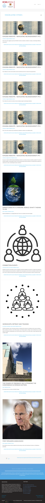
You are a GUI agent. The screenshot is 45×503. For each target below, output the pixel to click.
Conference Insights (6, 38)
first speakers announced (13, 441)
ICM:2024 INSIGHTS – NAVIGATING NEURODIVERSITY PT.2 (21, 126)
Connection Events (5, 267)
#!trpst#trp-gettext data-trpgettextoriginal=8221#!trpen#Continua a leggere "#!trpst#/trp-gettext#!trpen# (22, 45)
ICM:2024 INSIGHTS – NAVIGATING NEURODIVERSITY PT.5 (21, 36)
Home (35, 4)
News (3, 211)
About (39, 4)
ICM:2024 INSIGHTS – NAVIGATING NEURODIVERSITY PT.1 (21, 155)
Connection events (10, 265)
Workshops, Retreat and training (16, 324)
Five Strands (11, 267)
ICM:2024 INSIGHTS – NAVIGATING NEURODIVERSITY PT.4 (22, 67)
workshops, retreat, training (11, 326)
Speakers (6, 211)
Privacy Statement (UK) (39, 495)
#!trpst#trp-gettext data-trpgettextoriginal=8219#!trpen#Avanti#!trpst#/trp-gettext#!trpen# (29, 457)
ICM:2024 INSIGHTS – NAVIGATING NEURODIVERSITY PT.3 (21, 97)
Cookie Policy (4, 495)
